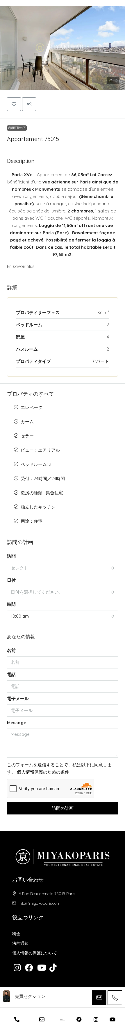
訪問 (11, 556)
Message (16, 722)
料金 (16, 933)
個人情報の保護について (34, 953)
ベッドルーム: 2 (36, 464)
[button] (62, 45)
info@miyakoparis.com (39, 903)
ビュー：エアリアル (40, 450)
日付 (11, 580)
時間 (11, 604)
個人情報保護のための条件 (43, 772)
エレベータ (31, 407)
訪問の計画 (63, 808)
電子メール (18, 698)
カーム (27, 421)
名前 (11, 650)
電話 (11, 674)
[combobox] (62, 568)
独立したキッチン (38, 507)
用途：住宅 (31, 521)
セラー (27, 436)
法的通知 (20, 943)
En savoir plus (21, 266)
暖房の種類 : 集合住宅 (42, 492)
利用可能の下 (17, 128)
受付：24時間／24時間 (43, 478)
